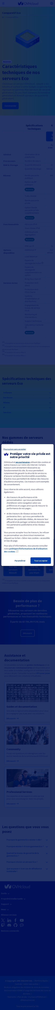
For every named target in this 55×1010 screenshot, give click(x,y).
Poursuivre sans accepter (14, 449)
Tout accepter (41, 560)
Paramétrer (20, 560)
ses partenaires (22, 462)
